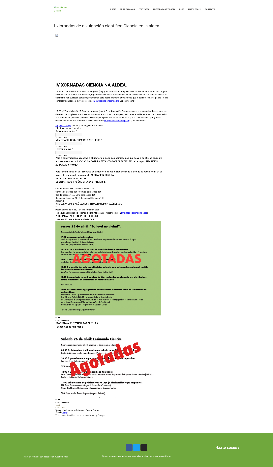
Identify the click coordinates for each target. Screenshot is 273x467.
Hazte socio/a (227, 447)
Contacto (210, 9)
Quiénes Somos (127, 9)
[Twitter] (136, 447)
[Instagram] (143, 447)
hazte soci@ (194, 9)
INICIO (113, 9)
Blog (181, 9)
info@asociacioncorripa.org (45, 453)
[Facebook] (129, 447)
